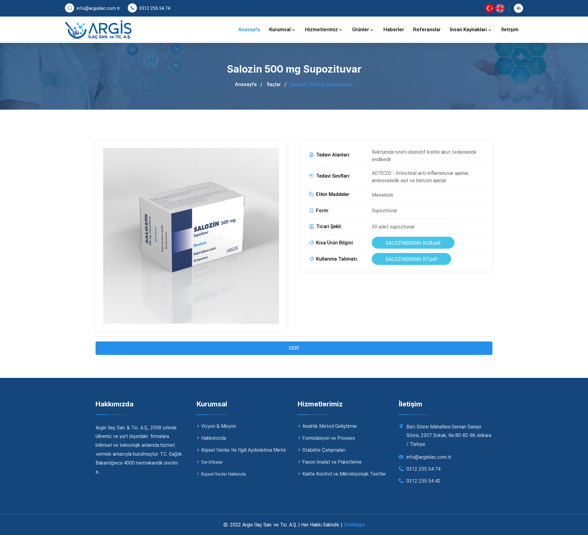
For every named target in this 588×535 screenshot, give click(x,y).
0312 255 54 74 (154, 8)
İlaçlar (274, 84)
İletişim (509, 29)
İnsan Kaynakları (469, 29)
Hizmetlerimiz (322, 29)
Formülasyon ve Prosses (328, 438)
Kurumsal (280, 29)
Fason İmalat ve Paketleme (332, 462)
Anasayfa (249, 29)
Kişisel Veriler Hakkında (223, 474)
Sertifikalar (212, 462)
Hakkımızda (213, 438)
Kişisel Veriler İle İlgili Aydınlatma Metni (243, 450)
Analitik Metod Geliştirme (329, 426)
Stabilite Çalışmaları (323, 450)
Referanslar (427, 29)
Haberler (393, 29)
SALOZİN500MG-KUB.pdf (413, 243)
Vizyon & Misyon (218, 426)
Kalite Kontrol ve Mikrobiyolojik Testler (344, 474)
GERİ (294, 348)
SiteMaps (354, 525)
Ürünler (361, 29)
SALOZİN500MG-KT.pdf (411, 259)
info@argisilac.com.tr (98, 8)
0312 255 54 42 (423, 481)
